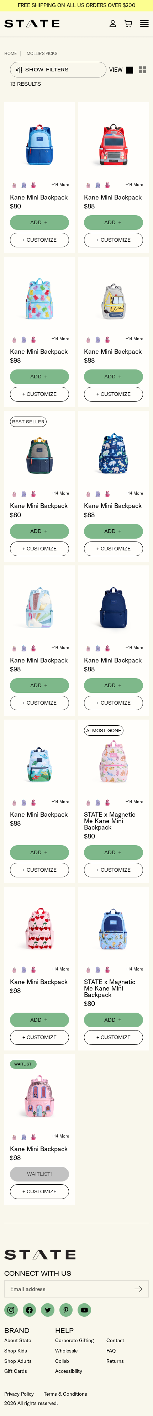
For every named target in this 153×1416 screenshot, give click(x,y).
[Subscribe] (138, 1289)
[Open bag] (128, 23)
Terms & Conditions (65, 1394)
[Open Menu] (144, 23)
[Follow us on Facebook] (29, 1310)
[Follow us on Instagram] (11, 1310)
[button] (14, 184)
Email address (28, 1289)
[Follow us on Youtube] (84, 1310)
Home (10, 53)
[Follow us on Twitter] (47, 1310)
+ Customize (39, 240)
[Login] (112, 23)
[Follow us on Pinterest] (66, 1310)
